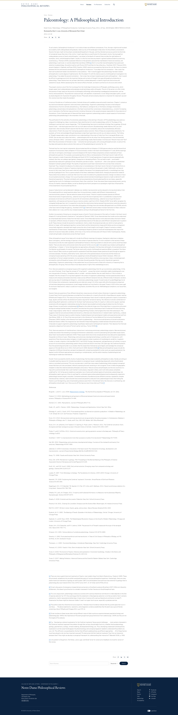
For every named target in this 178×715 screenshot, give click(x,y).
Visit (138, 696)
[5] (96, 326)
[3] (97, 245)
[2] (84, 207)
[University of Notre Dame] (151, 4)
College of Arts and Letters (30, 684)
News (138, 692)
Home (45, 15)
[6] (98, 348)
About (82, 4)
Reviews (88, 4)
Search (124, 663)
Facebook (153, 690)
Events (139, 694)
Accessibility (140, 700)
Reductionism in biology (77, 392)
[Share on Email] (59, 37)
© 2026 (23, 710)
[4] (78, 306)
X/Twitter (153, 692)
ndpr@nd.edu (25, 700)
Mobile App (140, 698)
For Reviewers (98, 4)
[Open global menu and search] (114, 4)
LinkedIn (153, 698)
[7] (104, 383)
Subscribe (107, 4)
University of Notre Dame (33, 710)
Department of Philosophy (49, 684)
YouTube (153, 696)
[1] (90, 63)
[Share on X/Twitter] (55, 37)
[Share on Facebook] (49, 37)
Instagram (154, 694)
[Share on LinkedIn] (52, 37)
